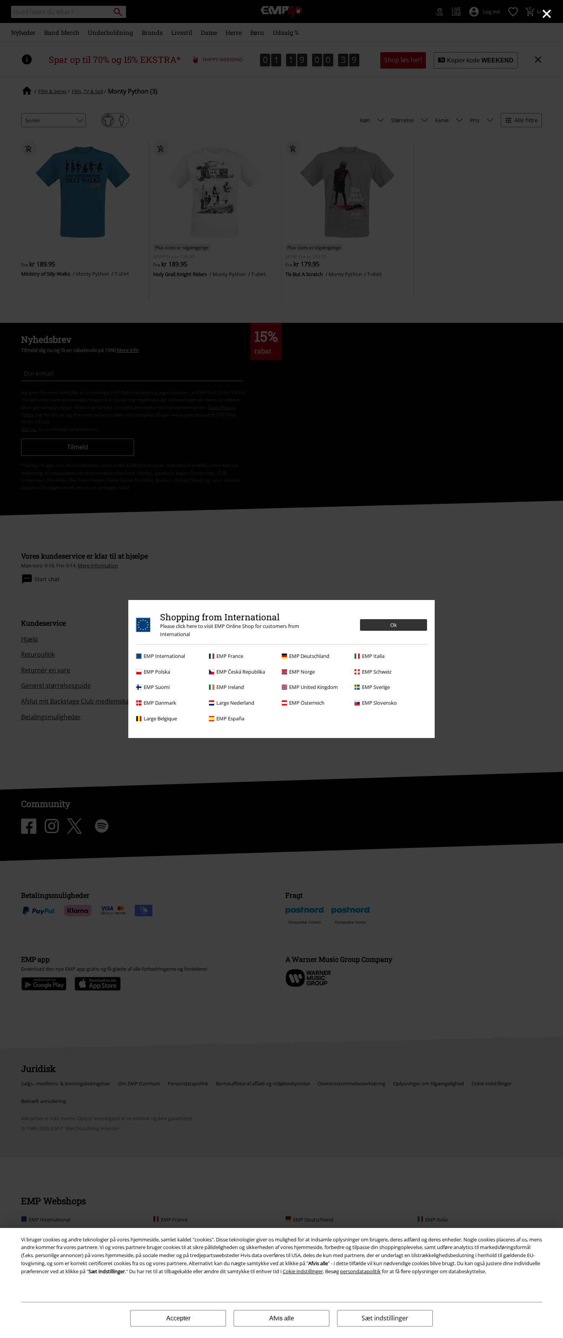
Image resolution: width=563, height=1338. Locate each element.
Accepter (178, 1318)
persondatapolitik (360, 1271)
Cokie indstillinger (303, 1271)
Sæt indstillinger (385, 1318)
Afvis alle (281, 1318)
